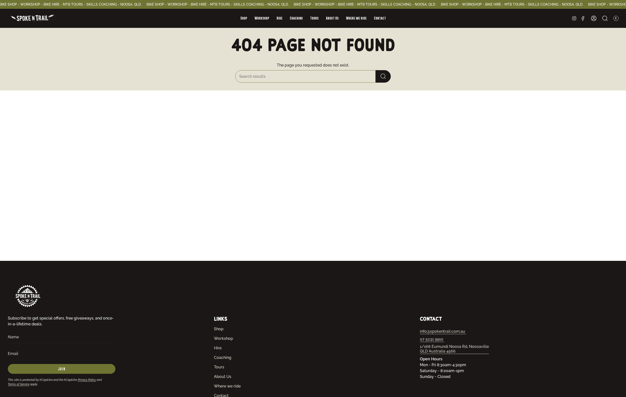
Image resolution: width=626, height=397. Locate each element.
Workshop (223, 338)
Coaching (222, 357)
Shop (219, 329)
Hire (218, 348)
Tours (219, 367)
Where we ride (227, 386)
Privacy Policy (87, 380)
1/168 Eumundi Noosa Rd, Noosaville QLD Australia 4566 (454, 348)
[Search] (383, 76)
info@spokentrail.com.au (443, 331)
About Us (222, 376)
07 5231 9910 (432, 339)
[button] (244, 18)
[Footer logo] (27, 296)
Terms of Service (18, 384)
